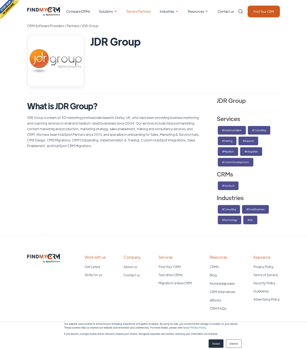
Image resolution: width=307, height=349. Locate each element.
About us (130, 267)
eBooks (215, 300)
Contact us (226, 11)
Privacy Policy (198, 327)
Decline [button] (234, 343)
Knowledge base (222, 283)
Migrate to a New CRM (175, 283)
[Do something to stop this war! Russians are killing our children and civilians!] (9, 9)
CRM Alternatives (222, 292)
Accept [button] (216, 343)
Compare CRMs (78, 11)
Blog (213, 275)
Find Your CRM (264, 11)
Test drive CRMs (170, 275)
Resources (196, 11)
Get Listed (92, 267)
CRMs (214, 267)
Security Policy (264, 283)
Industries (167, 11)
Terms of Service (265, 275)
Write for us (93, 275)
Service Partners (139, 11)
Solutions (106, 11)
